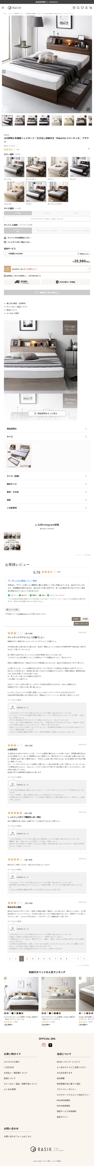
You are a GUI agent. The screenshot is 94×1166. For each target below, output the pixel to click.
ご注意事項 (12, 507)
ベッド (10, 13)
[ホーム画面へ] (4, 13)
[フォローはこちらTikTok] (50, 1045)
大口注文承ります (64, 1072)
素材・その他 (13, 491)
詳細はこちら (84, 254)
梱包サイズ (12, 483)
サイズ (10, 436)
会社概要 (61, 1078)
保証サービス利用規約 (66, 1111)
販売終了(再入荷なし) (49, 292)
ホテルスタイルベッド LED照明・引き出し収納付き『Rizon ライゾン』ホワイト (58, 1018)
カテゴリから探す (12, 1061)
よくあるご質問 (13, 313)
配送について (12, 310)
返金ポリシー (63, 1116)
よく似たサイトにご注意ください (71, 1067)
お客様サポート (23, 614)
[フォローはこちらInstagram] (44, 1045)
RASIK (6, 135)
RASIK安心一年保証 (67, 282)
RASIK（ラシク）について (68, 1061)
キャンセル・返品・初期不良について (20, 1083)
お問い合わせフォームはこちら (17, 1136)
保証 (9, 499)
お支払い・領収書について (15, 1072)
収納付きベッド (18, 13)
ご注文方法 (9, 1067)
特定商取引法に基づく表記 (68, 1083)
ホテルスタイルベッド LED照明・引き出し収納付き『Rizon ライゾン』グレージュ (21, 1018)
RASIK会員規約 (63, 1105)
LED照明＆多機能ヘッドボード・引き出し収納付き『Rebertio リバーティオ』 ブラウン (50, 13)
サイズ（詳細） (14, 476)
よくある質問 (10, 1089)
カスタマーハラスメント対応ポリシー (73, 1094)
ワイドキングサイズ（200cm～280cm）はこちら (47, 219)
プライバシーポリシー (66, 1089)
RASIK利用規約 (63, 1100)
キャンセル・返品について (17, 306)
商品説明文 (12, 428)
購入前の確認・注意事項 (16, 303)
